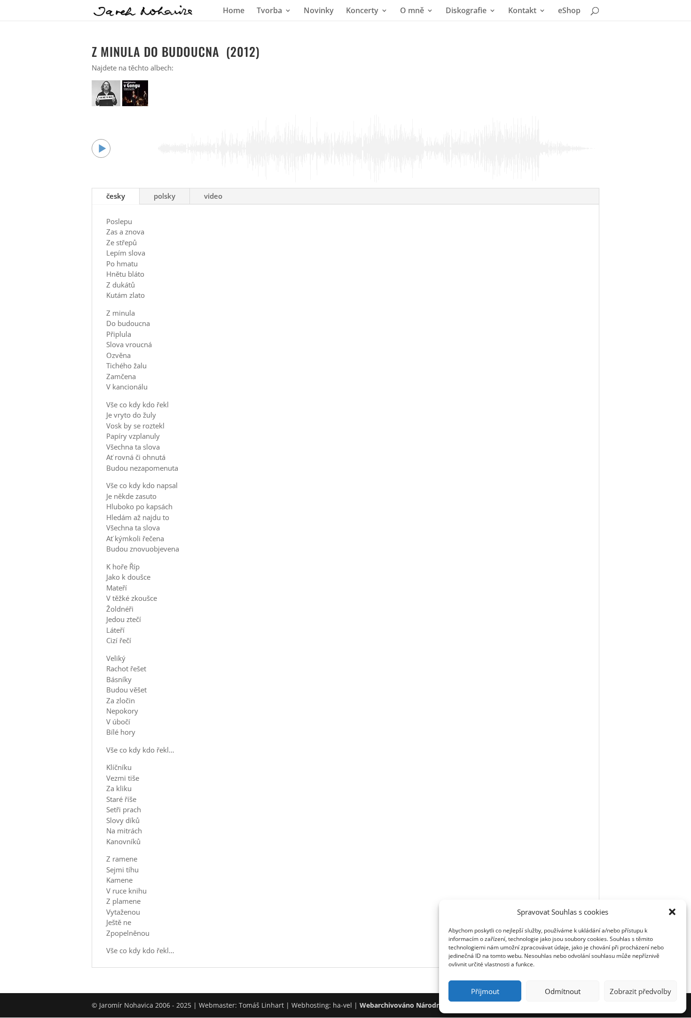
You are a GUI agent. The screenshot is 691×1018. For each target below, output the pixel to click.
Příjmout (485, 991)
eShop (569, 11)
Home (233, 11)
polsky (164, 196)
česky (115, 196)
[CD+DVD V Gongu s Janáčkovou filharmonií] (135, 103)
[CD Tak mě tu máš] (107, 103)
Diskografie (466, 11)
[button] (672, 912)
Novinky (319, 11)
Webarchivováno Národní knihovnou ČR (425, 1005)
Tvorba (269, 11)
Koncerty (362, 11)
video (213, 196)
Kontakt (522, 11)
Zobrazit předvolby (640, 991)
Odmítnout (563, 991)
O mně (412, 11)
